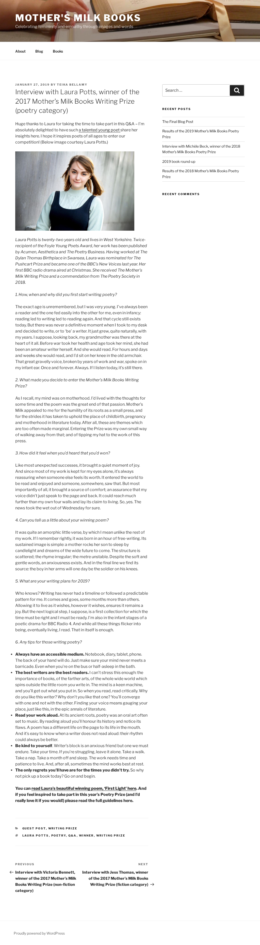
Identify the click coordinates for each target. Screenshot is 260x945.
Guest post (34, 828)
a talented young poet (99, 130)
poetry (58, 835)
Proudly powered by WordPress (39, 933)
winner (86, 835)
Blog (39, 51)
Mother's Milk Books (78, 17)
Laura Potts (35, 835)
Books (58, 51)
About (20, 51)
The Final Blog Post (177, 121)
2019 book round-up (178, 161)
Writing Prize (62, 828)
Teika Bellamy (72, 84)
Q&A (72, 835)
